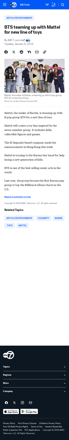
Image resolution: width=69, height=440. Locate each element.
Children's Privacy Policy (50, 423)
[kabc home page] (8, 355)
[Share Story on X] (14, 52)
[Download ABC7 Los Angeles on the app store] (11, 411)
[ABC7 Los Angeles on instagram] (22, 402)
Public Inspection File (12, 430)
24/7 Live (24, 4)
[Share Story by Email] (37, 52)
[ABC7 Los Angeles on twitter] (14, 402)
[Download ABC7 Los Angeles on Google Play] (29, 411)
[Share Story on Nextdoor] (29, 52)
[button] (4, 4)
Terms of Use (36, 427)
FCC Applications (32, 430)
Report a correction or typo (17, 196)
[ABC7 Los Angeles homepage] (13, 4)
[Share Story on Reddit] (21, 52)
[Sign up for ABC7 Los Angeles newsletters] (30, 402)
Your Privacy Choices (27, 423)
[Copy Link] (44, 52)
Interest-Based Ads (53, 427)
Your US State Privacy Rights (15, 427)
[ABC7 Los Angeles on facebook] (6, 402)
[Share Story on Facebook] (6, 52)
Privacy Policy (9, 423)
